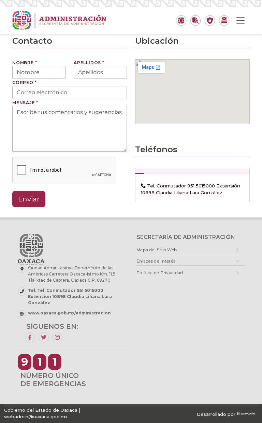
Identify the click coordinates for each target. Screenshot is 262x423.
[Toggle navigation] (240, 20)
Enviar (29, 199)
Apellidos (89, 62)
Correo (24, 82)
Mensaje (25, 102)
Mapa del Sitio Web (156, 249)
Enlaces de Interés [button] (155, 261)
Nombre (24, 62)
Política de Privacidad (159, 272)
